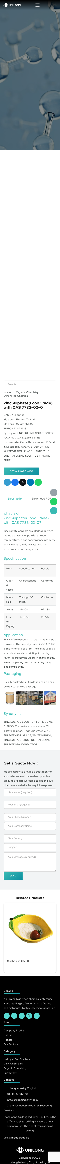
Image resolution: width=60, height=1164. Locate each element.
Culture (8, 1035)
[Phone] (53, 510)
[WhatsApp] (53, 501)
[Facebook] (7, 1016)
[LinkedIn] (14, 1016)
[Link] (12, 5)
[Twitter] (29, 1016)
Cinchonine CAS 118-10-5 (22, 961)
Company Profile (14, 1030)
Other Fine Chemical (16, 395)
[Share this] (15, 482)
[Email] (53, 492)
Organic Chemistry (27, 392)
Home (7, 392)
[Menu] (38, 5)
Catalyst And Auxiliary (17, 1059)
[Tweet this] (22, 482)
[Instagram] (37, 1016)
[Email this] (7, 482)
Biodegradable (20, 1137)
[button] (54, 5)
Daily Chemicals (13, 1063)
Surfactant (10, 1073)
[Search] (50, 384)
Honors (8, 1039)
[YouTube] (22, 1016)
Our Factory (11, 1044)
